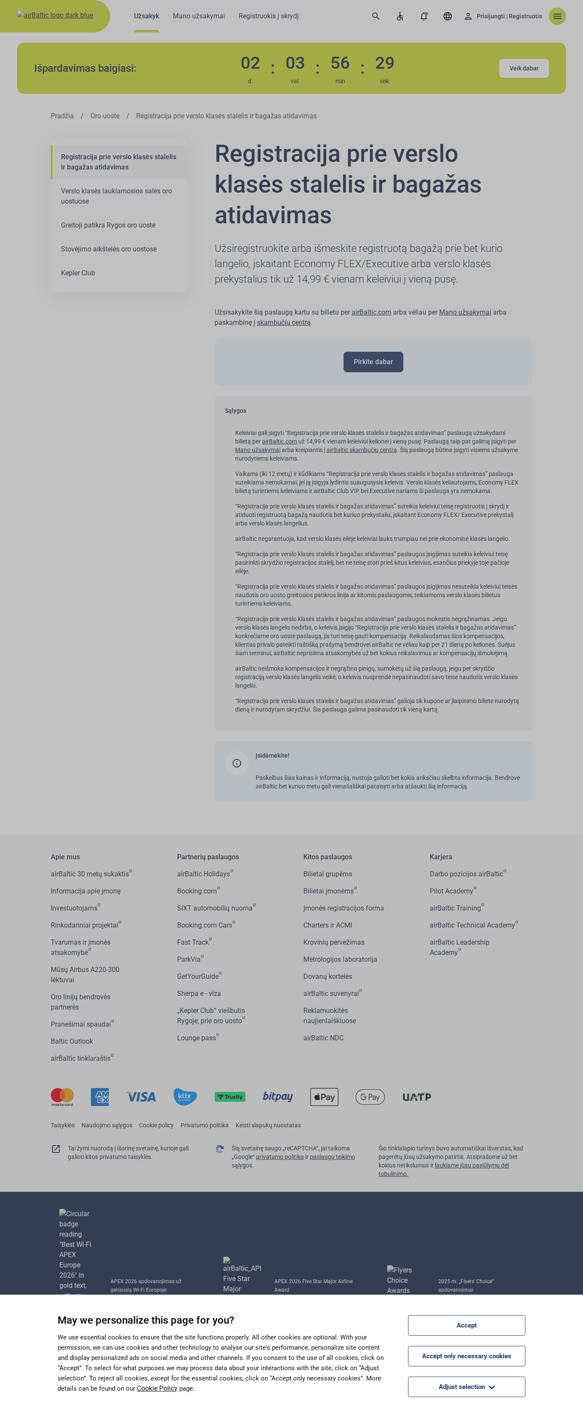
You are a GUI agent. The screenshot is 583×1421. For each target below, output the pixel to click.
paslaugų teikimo (332, 1156)
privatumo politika (280, 1156)
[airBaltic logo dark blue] (55, 16)
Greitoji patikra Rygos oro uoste (108, 225)
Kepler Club (78, 273)
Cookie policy (156, 1125)
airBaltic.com (371, 312)
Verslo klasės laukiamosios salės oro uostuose (116, 196)
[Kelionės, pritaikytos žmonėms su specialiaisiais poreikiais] (399, 16)
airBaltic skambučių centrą (361, 449)
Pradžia (62, 116)
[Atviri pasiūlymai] (423, 16)
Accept (467, 1325)
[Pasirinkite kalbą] (447, 16)
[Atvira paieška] (376, 16)
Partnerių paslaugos (208, 857)
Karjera (441, 857)
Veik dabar (524, 68)
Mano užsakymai (465, 312)
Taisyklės (63, 1125)
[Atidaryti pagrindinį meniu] (557, 16)
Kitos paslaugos (327, 857)
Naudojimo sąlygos (107, 1125)
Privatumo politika (205, 1125)
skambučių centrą (284, 322)
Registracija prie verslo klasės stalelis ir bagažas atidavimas (118, 162)
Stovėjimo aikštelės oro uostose (109, 249)
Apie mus (65, 857)
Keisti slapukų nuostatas (268, 1125)
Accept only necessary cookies (466, 1356)
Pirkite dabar (373, 362)
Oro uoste (105, 116)
